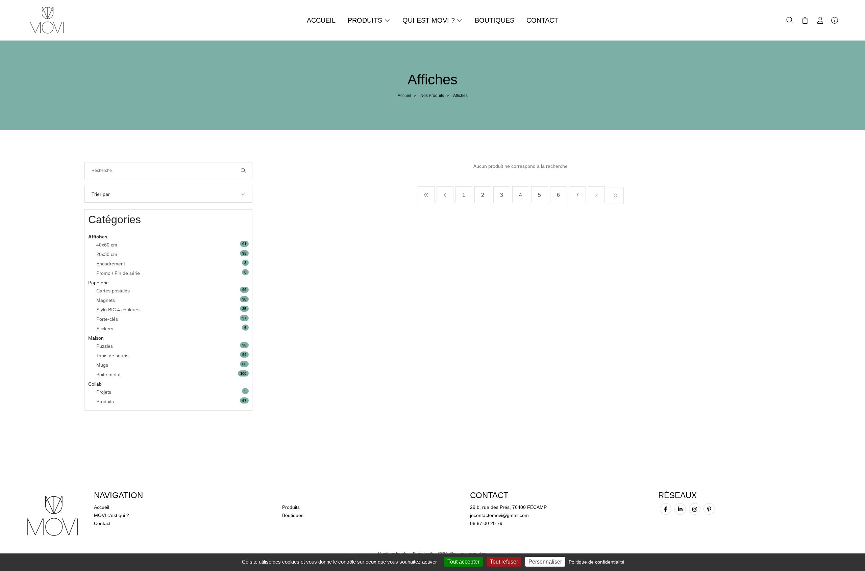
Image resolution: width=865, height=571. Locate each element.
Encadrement (110, 263)
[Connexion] (820, 20)
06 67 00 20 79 (486, 523)
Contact (542, 20)
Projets (103, 392)
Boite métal (108, 374)
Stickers (104, 328)
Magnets (105, 300)
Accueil (321, 20)
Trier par (101, 194)
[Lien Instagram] (694, 509)
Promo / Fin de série (118, 273)
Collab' (95, 384)
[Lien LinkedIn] (680, 509)
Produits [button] (366, 20)
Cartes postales (113, 290)
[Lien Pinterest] (709, 509)
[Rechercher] (243, 170)
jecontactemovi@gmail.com (499, 515)
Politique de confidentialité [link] (596, 562)
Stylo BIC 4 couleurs (118, 309)
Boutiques (494, 20)
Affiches (97, 236)
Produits (105, 401)
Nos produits (432, 95)
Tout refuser (504, 562)
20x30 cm (106, 254)
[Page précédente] (445, 194)
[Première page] (426, 194)
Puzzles (104, 346)
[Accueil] (47, 20)
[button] (790, 20)
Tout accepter (463, 562)
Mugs (102, 365)
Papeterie (98, 282)
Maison (96, 338)
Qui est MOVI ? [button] (429, 20)
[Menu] (834, 20)
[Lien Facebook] (665, 509)
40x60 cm (106, 245)
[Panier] (805, 20)
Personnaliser (545, 562)
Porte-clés (107, 319)
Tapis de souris (112, 355)
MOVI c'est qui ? (111, 515)
